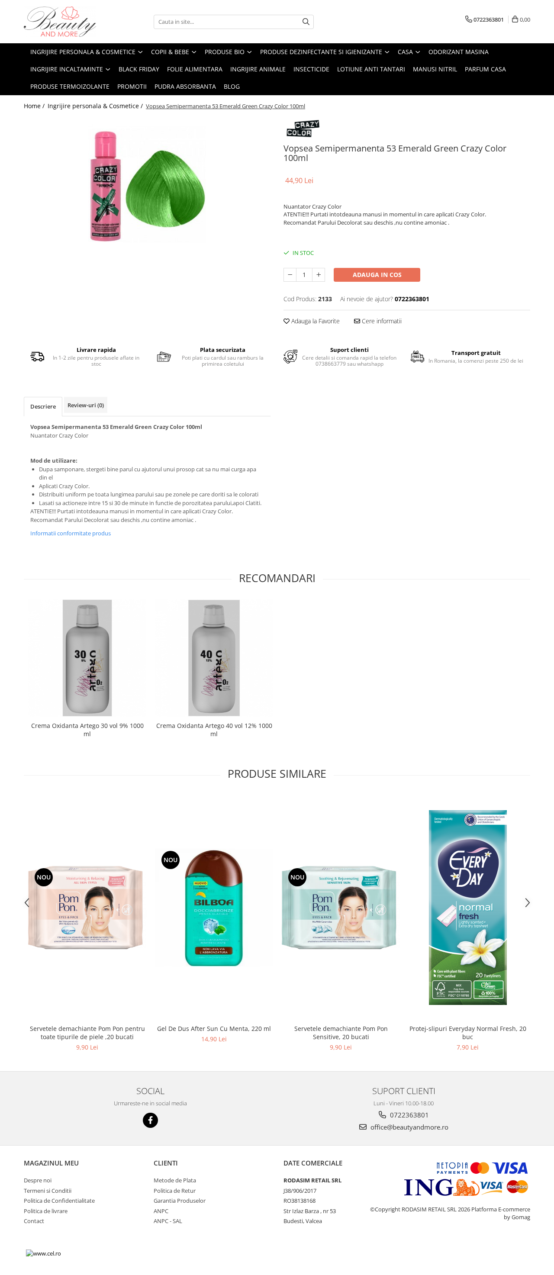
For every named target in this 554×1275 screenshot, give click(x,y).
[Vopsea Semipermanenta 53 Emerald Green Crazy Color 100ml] (147, 184)
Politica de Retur (175, 1191)
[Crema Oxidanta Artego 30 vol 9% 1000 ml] (87, 658)
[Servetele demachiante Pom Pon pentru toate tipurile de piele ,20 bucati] (87, 907)
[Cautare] (306, 22)
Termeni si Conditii (47, 1191)
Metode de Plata (175, 1180)
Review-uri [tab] (86, 405)
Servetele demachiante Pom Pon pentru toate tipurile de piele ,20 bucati (87, 1032)
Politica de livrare (46, 1211)
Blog (232, 86)
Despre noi (38, 1180)
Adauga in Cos (377, 274)
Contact (34, 1221)
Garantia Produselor (180, 1200)
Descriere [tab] (43, 406)
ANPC (161, 1211)
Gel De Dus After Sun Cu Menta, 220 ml (214, 1028)
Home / (35, 106)
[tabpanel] (147, 184)
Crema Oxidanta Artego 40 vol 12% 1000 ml (214, 729)
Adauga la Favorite (315, 321)
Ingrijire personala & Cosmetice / (96, 106)
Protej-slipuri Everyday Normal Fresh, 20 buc (467, 1032)
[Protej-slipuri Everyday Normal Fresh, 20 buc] (468, 907)
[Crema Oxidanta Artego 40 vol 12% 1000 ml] (214, 658)
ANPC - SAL (168, 1221)
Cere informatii (381, 321)
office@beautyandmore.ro (408, 1127)
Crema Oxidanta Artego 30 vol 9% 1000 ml (87, 729)
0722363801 (408, 1115)
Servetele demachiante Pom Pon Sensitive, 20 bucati (341, 1032)
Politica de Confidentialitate (59, 1200)
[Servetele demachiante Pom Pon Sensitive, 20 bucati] (341, 907)
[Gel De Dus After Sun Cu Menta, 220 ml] (214, 908)
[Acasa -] (67, 21)
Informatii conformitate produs (70, 533)
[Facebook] (150, 1120)
